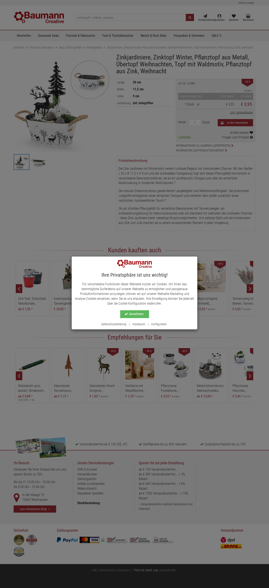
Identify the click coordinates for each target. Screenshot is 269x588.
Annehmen (136, 314)
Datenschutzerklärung (113, 324)
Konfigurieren (159, 324)
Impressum (138, 324)
